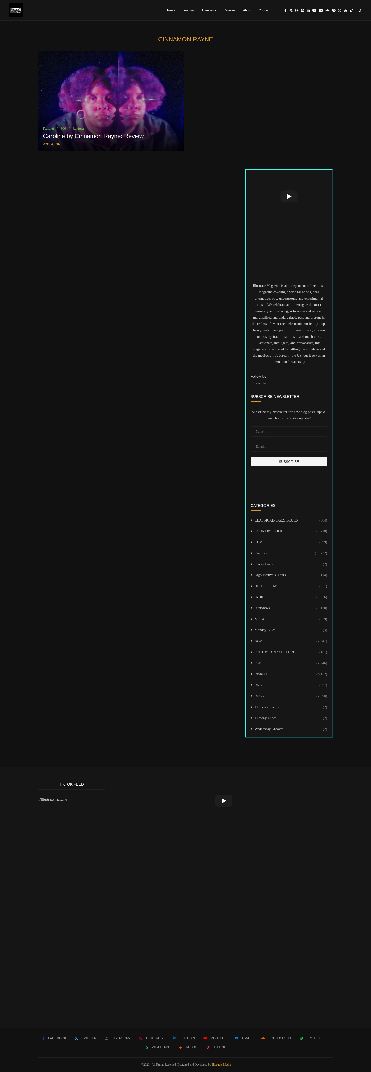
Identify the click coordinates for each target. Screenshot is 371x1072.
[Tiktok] (351, 10)
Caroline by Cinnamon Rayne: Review (93, 136)
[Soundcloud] (327, 10)
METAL (291, 619)
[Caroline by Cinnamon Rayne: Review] (111, 101)
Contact (264, 10)
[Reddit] (345, 10)
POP (291, 663)
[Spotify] (334, 10)
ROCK (291, 696)
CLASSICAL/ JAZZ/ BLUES (291, 520)
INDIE (291, 597)
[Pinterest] (302, 10)
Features (188, 10)
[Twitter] (291, 10)
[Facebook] (285, 10)
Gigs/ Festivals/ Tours (291, 575)
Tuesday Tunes (291, 718)
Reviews (229, 10)
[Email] (321, 10)
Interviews (209, 10)
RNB (291, 685)
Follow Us (258, 383)
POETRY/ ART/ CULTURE (291, 652)
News (171, 10)
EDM (291, 542)
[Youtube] (314, 10)
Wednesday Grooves (291, 729)
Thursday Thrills (291, 707)
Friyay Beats (291, 564)
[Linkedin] (308, 10)
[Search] (359, 10)
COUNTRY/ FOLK (291, 531)
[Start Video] (289, 196)
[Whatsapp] (339, 10)
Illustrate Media (221, 1064)
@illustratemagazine (52, 799)
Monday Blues (291, 630)
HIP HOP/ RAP (291, 586)
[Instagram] (296, 10)
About (247, 10)
